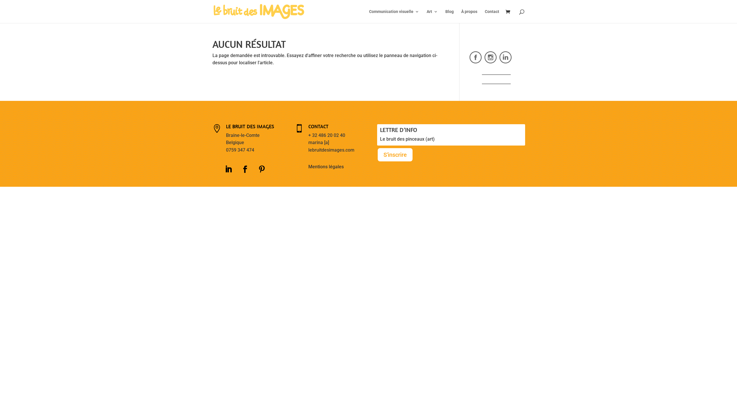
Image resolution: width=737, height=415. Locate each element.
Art (429, 12)
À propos (469, 12)
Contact (492, 12)
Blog (449, 12)
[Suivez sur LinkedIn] (228, 169)
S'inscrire (395, 154)
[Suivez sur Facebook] (245, 169)
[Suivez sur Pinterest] (261, 169)
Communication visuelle (391, 12)
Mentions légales (326, 166)
